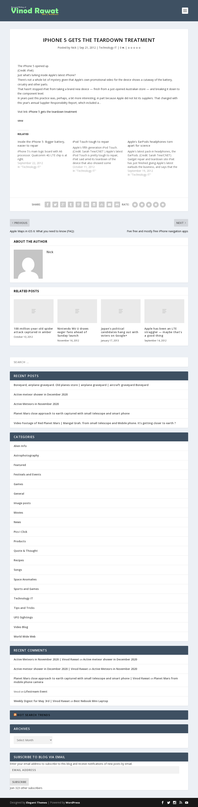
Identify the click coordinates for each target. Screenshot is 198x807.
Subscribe (19, 782)
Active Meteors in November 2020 (36, 404)
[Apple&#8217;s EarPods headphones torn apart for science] (155, 158)
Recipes (19, 560)
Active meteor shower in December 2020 (41, 394)
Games (18, 484)
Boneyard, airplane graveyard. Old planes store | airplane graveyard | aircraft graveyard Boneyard (81, 385)
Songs (18, 570)
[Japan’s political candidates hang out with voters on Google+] (121, 311)
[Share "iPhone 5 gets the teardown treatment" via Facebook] (47, 204)
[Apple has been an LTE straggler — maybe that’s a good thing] (164, 311)
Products (20, 541)
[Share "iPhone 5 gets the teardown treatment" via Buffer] (94, 204)
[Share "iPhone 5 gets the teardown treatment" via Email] (109, 204)
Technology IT (108, 47)
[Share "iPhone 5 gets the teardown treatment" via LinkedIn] (86, 204)
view (20, 120)
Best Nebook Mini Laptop (91, 701)
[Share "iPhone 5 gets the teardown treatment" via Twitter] (55, 204)
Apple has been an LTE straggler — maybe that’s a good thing (163, 332)
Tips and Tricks (24, 608)
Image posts (22, 503)
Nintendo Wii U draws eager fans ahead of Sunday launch (73, 332)
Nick (73, 47)
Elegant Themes (36, 802)
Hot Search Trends (33, 715)
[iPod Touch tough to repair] (100, 156)
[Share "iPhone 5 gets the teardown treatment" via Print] (117, 204)
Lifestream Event (35, 691)
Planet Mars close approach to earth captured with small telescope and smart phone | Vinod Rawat (82, 678)
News (17, 522)
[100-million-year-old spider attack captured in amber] (33, 311)
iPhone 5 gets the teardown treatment (53, 111)
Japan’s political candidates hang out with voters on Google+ (119, 332)
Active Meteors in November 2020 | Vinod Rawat (46, 659)
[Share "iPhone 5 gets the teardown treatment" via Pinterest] (78, 204)
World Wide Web (25, 636)
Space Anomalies (25, 579)
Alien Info (20, 446)
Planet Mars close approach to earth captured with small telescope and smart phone (72, 413)
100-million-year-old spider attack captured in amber (33, 330)
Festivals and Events (27, 474)
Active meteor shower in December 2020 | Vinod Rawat (51, 669)
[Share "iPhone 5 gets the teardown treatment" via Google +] (63, 204)
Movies (18, 512)
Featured (20, 465)
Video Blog (21, 627)
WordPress (73, 802)
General (19, 493)
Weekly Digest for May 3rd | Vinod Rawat (42, 701)
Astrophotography (26, 455)
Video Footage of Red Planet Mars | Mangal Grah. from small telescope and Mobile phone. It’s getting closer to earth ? (95, 423)
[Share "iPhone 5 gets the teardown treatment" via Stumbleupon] (102, 204)
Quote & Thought (26, 551)
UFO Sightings (23, 617)
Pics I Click (20, 532)
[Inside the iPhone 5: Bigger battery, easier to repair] (45, 154)
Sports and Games (26, 589)
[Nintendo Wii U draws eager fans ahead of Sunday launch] (77, 311)
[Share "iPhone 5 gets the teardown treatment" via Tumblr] (71, 204)
